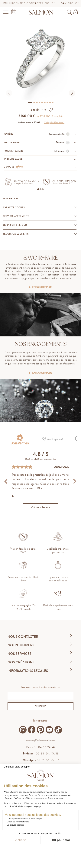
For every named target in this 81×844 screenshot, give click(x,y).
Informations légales (28, 670)
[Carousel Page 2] (34, 102)
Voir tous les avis (40, 507)
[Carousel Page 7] (47, 102)
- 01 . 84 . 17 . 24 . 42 (40, 747)
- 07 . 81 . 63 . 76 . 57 (40, 760)
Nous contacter (23, 636)
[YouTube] (49, 730)
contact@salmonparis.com (40, 740)
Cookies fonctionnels (18, 821)
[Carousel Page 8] (50, 102)
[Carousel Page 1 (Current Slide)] (30, 102)
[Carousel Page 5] (42, 102)
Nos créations (21, 662)
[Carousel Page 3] (36, 102)
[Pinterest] (40, 730)
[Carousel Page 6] (44, 102)
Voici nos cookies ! (16, 824)
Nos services (19, 653)
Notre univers (21, 645)
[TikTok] (58, 730)
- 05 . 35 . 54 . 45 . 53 (40, 753)
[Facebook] (31, 730)
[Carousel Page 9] (52, 102)
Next (74, 481)
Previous (6, 481)
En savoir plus (42, 287)
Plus (39, 488)
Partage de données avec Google (24, 818)
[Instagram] (23, 730)
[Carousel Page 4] (39, 102)
